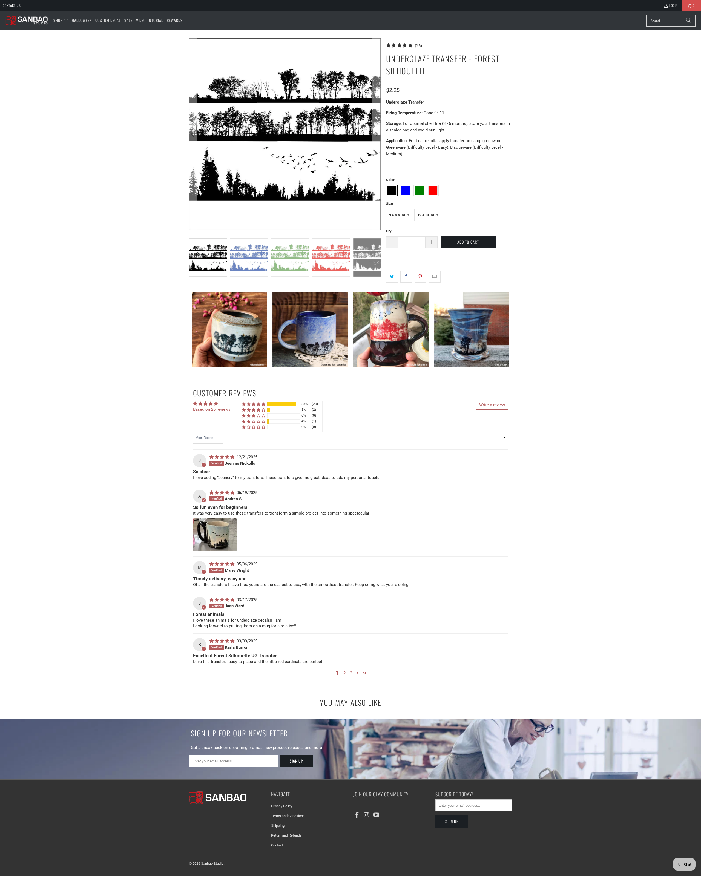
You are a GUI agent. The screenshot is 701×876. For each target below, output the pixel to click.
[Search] (689, 21)
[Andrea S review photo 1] (215, 534)
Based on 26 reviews (212, 409)
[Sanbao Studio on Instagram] (367, 815)
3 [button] (351, 673)
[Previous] (193, 134)
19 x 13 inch (427, 215)
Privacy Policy (281, 806)
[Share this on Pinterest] (420, 277)
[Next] (376, 134)
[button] (60, 20)
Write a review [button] (492, 405)
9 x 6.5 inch (399, 215)
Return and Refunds (286, 835)
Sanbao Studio (212, 863)
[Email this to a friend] (435, 277)
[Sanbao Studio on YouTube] (376, 815)
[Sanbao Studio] (26, 20)
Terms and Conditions (288, 816)
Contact (277, 845)
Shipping (278, 825)
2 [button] (344, 673)
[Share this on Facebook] (406, 277)
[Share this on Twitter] (392, 277)
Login (673, 5)
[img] (222, 457)
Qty (389, 231)
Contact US (12, 5)
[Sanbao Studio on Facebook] (357, 815)
